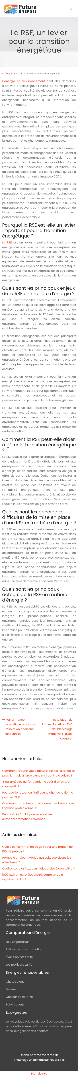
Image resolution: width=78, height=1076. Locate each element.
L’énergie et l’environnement (23, 81)
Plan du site (39, 1073)
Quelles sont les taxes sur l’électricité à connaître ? (38, 868)
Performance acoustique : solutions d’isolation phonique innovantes (20, 727)
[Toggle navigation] (71, 9)
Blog (8, 73)
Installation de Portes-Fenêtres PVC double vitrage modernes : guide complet (57, 729)
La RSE (7, 242)
